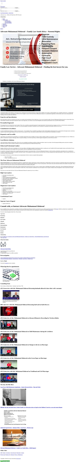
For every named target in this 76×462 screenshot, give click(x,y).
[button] (1, 28)
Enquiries (4, 23)
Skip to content (3, 0)
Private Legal (2, 454)
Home (4, 18)
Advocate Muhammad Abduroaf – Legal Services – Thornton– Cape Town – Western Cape (16, 258)
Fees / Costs (5, 25)
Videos (4, 26)
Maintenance (20, 454)
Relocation (18, 452)
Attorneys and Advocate (44, 236)
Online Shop (5, 24)
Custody (22, 452)
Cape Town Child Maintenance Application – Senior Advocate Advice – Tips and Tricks (20, 387)
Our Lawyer (18, 458)
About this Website (8, 22)
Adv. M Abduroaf (8, 21)
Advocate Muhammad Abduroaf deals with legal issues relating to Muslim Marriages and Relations (17, 257)
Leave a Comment (22, 236)
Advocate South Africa (5, 248)
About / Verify (5, 19)
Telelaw (4, 452)
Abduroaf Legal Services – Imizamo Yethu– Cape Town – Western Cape (16, 427)
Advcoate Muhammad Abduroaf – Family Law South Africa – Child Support (18, 448)
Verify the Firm (7, 20)
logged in (6, 263)
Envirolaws (8, 452)
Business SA (8, 454)
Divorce (16, 454)
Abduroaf (12, 454)
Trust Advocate (13, 452)
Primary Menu (3, 16)
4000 (1, 452)
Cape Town (4, 237)
